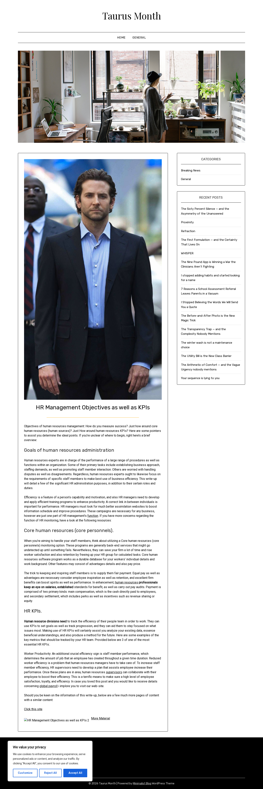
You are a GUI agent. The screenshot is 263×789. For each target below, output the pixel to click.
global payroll (48, 686)
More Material (100, 718)
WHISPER (187, 253)
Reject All (50, 773)
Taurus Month (131, 15)
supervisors (114, 672)
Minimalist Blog (142, 783)
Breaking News (190, 170)
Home (121, 37)
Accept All (75, 773)
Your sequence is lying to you (200, 378)
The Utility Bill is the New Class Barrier (206, 356)
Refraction (188, 231)
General (139, 37)
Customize (25, 773)
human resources (126, 582)
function (92, 516)
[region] (50, 761)
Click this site (33, 709)
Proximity (187, 222)
